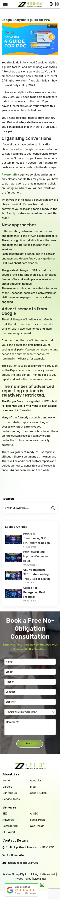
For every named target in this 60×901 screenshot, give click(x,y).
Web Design (37, 826)
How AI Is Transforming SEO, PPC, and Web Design (36, 538)
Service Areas (11, 799)
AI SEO (34, 813)
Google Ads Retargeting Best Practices (34, 592)
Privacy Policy (22, 878)
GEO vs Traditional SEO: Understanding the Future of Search (36, 574)
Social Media (38, 819)
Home (6, 780)
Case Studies (38, 792)
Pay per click (10, 174)
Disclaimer (39, 878)
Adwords (8, 819)
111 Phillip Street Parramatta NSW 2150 (30, 847)
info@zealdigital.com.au (23, 862)
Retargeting (10, 826)
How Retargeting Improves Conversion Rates (36, 556)
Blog (33, 786)
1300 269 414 (15, 855)
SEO (5, 813)
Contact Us (9, 792)
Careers (7, 786)
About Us (36, 780)
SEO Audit (8, 832)
